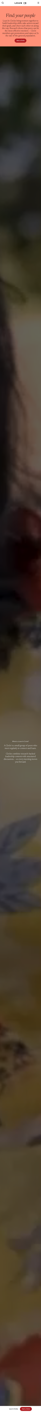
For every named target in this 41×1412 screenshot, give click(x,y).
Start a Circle (21, 40)
